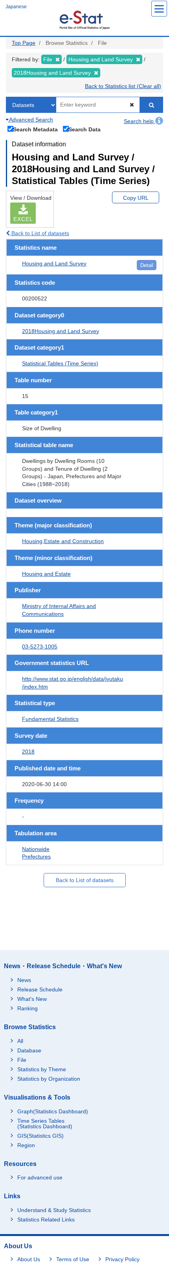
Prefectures (36, 856)
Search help (139, 121)
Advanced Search (30, 119)
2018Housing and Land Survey (60, 331)
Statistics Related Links (46, 1219)
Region (26, 1145)
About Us (28, 1259)
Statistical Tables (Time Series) (60, 363)
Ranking (27, 1008)
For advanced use (39, 1177)
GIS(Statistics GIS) (40, 1136)
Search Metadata (35, 129)
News (24, 980)
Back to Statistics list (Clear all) (123, 86)
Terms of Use (72, 1259)
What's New (32, 999)
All (20, 1041)
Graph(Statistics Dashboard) (52, 1111)
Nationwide (36, 849)
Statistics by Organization (48, 1078)
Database (29, 1050)
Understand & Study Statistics (54, 1210)
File (21, 1060)
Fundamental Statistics (50, 719)
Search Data (84, 129)
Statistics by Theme (41, 1069)
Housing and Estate (46, 574)
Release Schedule (39, 989)
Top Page (23, 43)
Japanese (16, 6)
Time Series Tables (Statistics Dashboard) (44, 1123)
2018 (28, 751)
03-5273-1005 (39, 646)
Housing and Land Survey (54, 263)
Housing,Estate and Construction (63, 541)
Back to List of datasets (39, 233)
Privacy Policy (122, 1259)
